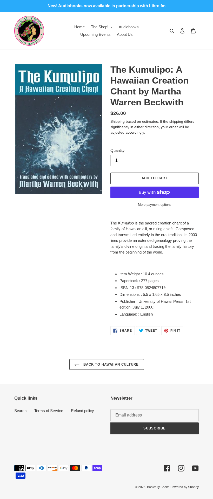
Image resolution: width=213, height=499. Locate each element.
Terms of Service (48, 410)
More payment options (154, 205)
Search (20, 410)
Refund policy (82, 410)
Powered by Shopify (184, 487)
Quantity (117, 150)
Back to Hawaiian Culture (110, 364)
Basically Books (158, 487)
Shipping (117, 121)
